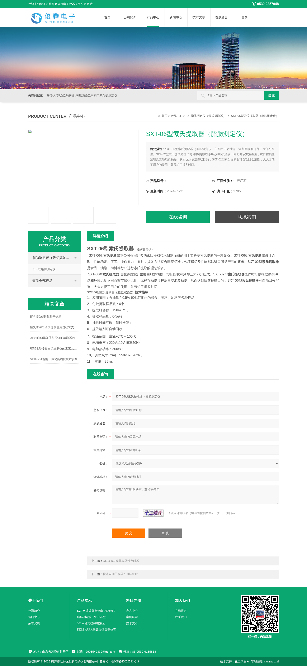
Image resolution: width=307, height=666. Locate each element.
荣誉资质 (34, 623)
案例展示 (132, 617)
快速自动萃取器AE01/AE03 (120, 574)
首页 (107, 17)
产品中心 (153, 17)
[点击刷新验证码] (153, 513)
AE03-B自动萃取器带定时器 (121, 561)
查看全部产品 (42, 281)
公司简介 (130, 17)
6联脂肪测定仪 (46, 269)
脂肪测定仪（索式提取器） (208, 115)
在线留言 (221, 17)
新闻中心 (176, 17)
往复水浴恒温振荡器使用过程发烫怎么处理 (54, 327)
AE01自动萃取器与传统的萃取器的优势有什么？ (54, 337)
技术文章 (199, 17)
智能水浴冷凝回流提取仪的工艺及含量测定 (54, 348)
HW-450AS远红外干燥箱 (45, 316)
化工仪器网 (242, 661)
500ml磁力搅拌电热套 (91, 623)
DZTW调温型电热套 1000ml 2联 (96, 611)
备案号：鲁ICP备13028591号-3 (119, 661)
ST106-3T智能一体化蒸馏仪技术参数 (53, 359)
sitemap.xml (271, 661)
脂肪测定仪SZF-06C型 (91, 617)
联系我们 (247, 216)
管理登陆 (257, 661)
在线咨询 (178, 216)
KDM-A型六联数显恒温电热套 (96, 629)
